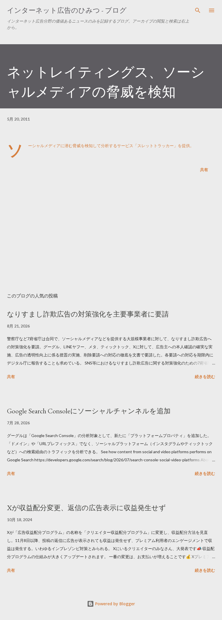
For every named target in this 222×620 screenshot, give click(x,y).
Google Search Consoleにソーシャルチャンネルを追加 (89, 410)
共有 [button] (204, 169)
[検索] (197, 10)
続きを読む (205, 376)
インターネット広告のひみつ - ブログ (67, 10)
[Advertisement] (111, 233)
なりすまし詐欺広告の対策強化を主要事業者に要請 (88, 314)
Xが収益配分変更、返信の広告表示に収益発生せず (86, 507)
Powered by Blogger (114, 603)
